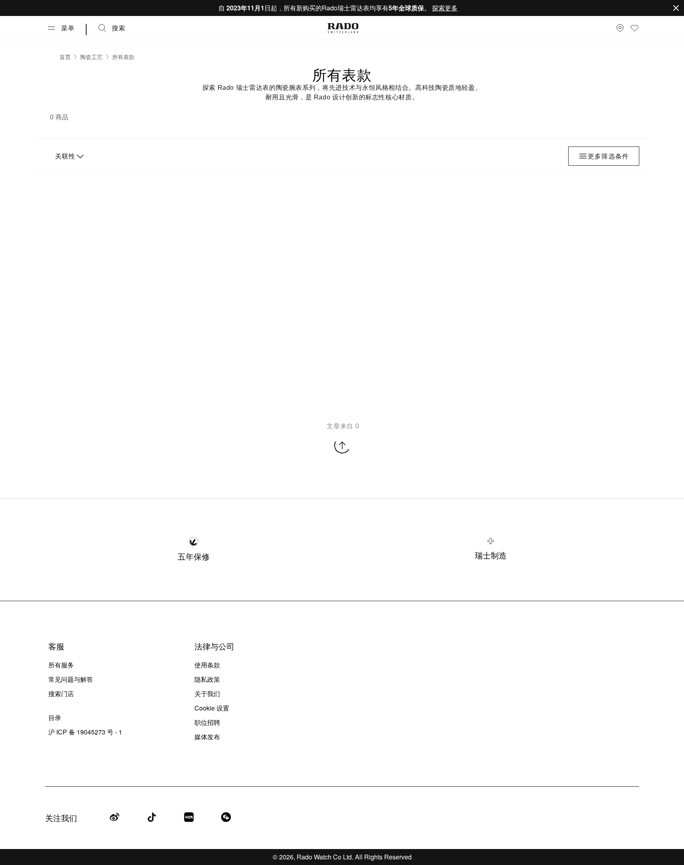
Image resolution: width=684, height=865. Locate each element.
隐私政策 (207, 679)
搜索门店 (61, 693)
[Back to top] (342, 445)
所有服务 (61, 664)
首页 (65, 57)
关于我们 (207, 693)
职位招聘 (207, 722)
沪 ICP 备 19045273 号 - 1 (85, 731)
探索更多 (445, 7)
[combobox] (68, 156)
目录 (54, 717)
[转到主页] (343, 28)
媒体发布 (207, 736)
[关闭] (676, 8)
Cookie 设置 (211, 708)
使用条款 (207, 664)
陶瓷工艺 (91, 57)
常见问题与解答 (70, 679)
